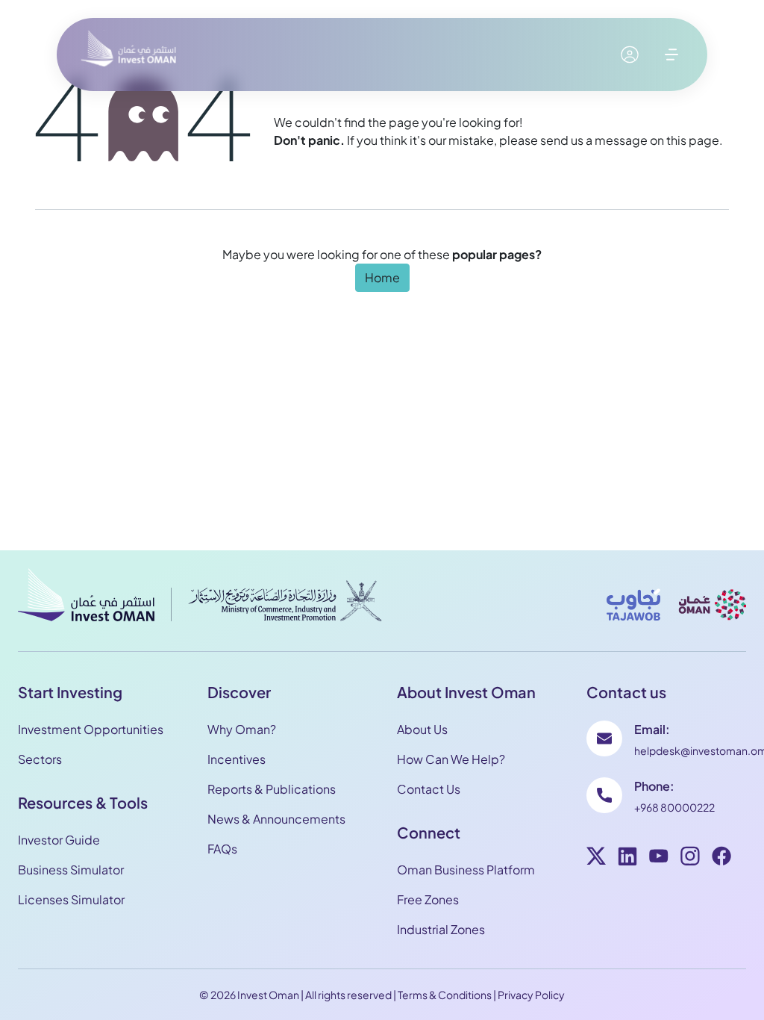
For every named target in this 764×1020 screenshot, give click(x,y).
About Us (422, 729)
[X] (596, 858)
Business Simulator (71, 869)
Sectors (40, 759)
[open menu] (671, 54)
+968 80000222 (674, 807)
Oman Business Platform (466, 869)
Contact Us (428, 789)
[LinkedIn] (627, 858)
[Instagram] (690, 858)
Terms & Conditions (445, 994)
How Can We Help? (451, 759)
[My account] (630, 54)
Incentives (236, 759)
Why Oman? (241, 729)
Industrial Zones (441, 929)
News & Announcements (276, 819)
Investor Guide (59, 840)
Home (382, 277)
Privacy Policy (531, 994)
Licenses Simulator (71, 899)
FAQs (222, 848)
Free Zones (428, 899)
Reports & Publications (271, 789)
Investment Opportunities (90, 729)
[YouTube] (658, 858)
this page (692, 140)
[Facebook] (721, 858)
